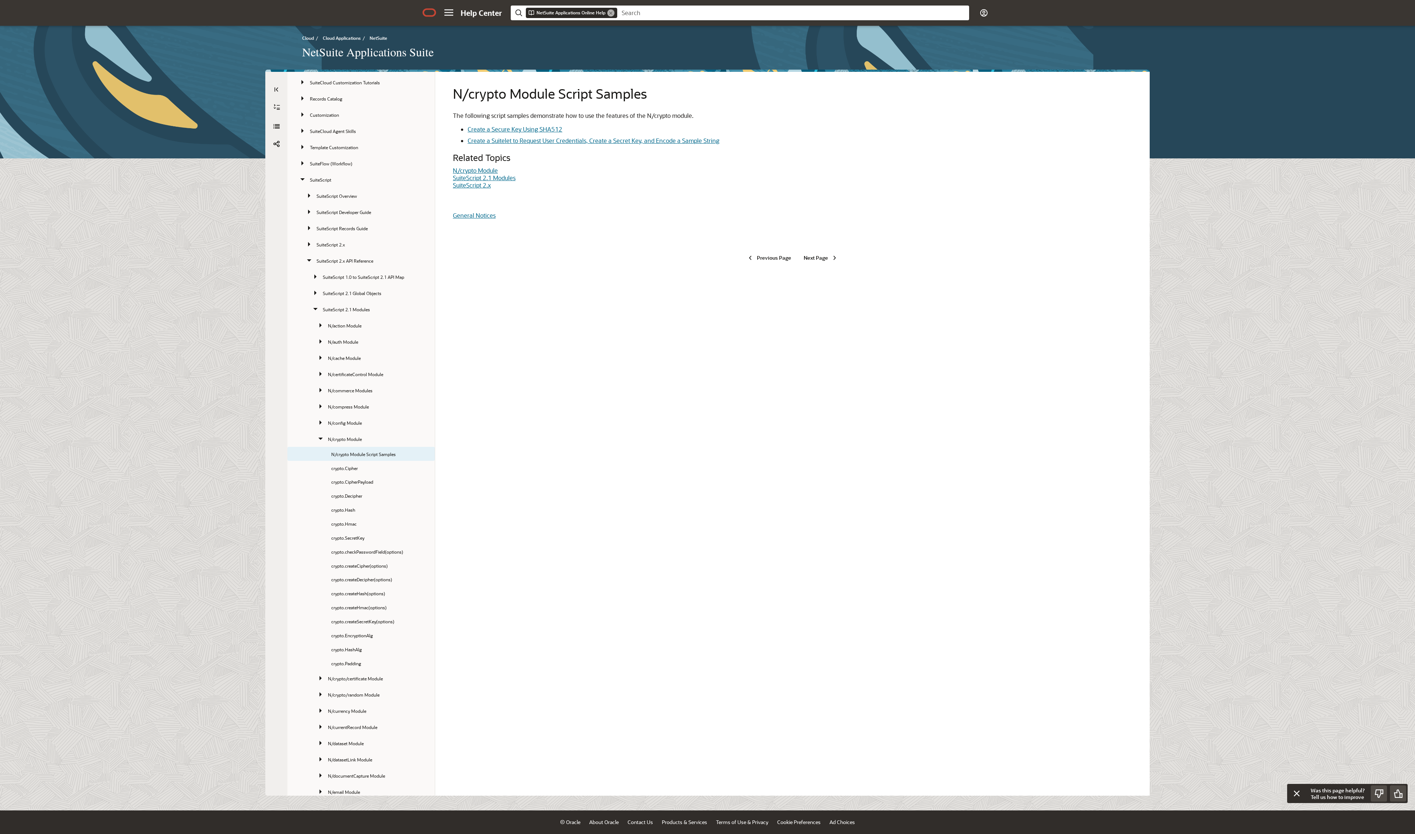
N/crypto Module (475, 170)
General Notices (474, 215)
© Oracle (570, 822)
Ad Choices (842, 822)
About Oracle (604, 822)
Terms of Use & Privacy (742, 822)
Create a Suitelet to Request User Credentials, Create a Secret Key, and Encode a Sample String (593, 140)
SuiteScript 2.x (472, 185)
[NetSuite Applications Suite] (276, 126)
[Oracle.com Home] (429, 12)
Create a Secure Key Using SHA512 (515, 129)
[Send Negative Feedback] (1379, 793)
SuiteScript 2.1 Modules (484, 178)
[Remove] (611, 13)
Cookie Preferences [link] (799, 822)
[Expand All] (277, 107)
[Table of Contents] (276, 89)
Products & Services (684, 822)
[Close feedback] (1297, 793)
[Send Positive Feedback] (1398, 793)
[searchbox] (793, 13)
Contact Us (640, 822)
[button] (449, 12)
